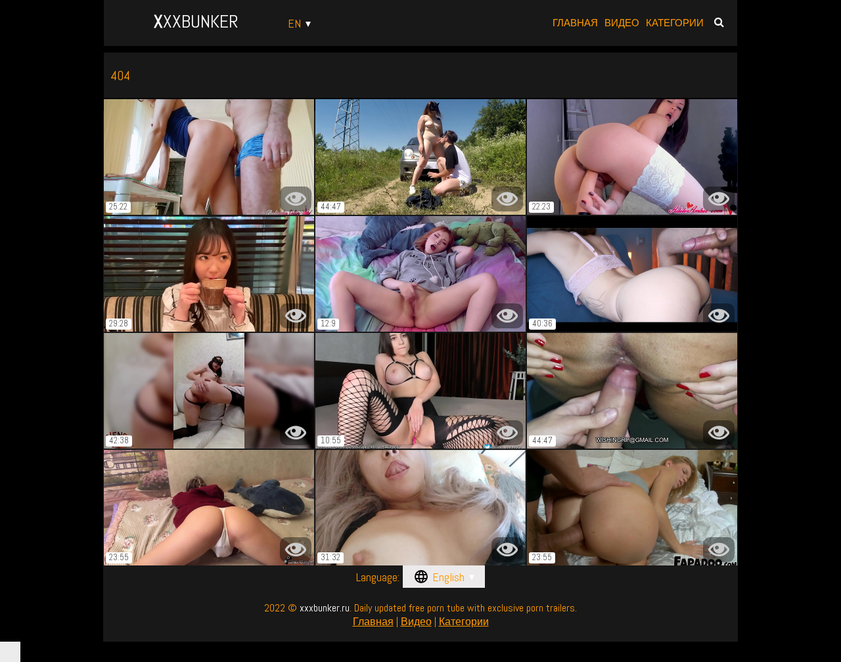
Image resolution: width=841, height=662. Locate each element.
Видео (621, 22)
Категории (675, 22)
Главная (575, 22)
